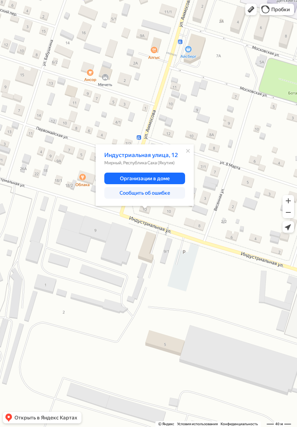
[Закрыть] (188, 151)
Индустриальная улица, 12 (141, 155)
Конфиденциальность (239, 424)
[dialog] (145, 175)
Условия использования (197, 424)
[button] (251, 9)
